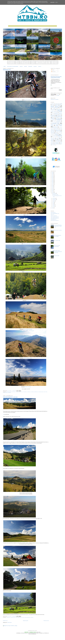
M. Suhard (52, 119)
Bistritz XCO (52, 107)
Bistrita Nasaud (55, 106)
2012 (52, 190)
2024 (53, 103)
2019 (52, 181)
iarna (56, 117)
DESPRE (25, 66)
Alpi (61, 103)
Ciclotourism (52, 109)
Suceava (55, 135)
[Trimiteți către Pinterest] (20, 390)
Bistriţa (56, 107)
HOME (5, 66)
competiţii (60, 111)
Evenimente (53, 115)
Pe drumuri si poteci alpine (26, 157)
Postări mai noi (5, 620)
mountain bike (13, 617)
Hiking (53, 117)
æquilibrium (58, 103)
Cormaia (53, 112)
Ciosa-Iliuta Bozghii (27, 271)
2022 (51, 103)
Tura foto (55, 139)
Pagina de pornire (25, 620)
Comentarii (53, 71)
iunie (53, 202)
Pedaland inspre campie (26, 243)
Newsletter (35, 66)
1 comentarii (14, 390)
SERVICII (21, 66)
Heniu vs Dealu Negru (27, 186)
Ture (52, 140)
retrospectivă (56, 133)
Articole (53, 104)
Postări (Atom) (9, 622)
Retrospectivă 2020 (56, 255)
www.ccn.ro (52, 214)
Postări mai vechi (46, 620)
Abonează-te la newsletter (54, 99)
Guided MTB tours (58, 116)
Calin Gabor (9, 390)
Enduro (60, 114)
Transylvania (53, 138)
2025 (55, 103)
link (3, 414)
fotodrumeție (59, 115)
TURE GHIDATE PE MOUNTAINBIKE (12, 66)
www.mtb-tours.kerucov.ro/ (55, 220)
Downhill (53, 114)
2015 (52, 186)
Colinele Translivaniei (54, 111)
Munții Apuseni (55, 126)
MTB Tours (18, 617)
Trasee (57, 138)
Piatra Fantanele (27, 617)
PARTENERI (30, 66)
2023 (52, 176)
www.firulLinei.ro (53, 212)
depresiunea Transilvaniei (58, 113)
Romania (9, 392)
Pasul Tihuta (22, 617)
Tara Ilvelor (59, 136)
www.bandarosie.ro (53, 219)
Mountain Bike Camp (54, 124)
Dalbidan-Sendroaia (28, 386)
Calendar (54, 108)
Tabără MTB (59, 135)
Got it (57, 2)
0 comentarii (14, 616)
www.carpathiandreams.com (55, 213)
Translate (57, 95)
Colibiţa (58, 110)
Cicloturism (58, 109)
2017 (52, 184)
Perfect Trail (5, 392)
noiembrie (54, 198)
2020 (52, 180)
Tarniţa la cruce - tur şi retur (57, 230)
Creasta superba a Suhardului (28, 329)
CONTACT (39, 66)
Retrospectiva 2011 (7, 69)
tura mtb (59, 139)
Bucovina (60, 107)
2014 (52, 188)
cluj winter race (53, 110)
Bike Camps (57, 105)
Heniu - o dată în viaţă (56, 240)
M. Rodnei (58, 118)
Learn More (52, 2)
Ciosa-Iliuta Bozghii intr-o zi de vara (10, 397)
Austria (57, 104)
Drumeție (56, 114)
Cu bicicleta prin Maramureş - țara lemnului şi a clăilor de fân (57, 226)
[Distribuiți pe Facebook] (19, 390)
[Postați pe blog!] (17, 390)
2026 (52, 172)
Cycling (57, 112)
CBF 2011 (27, 300)
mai (53, 203)
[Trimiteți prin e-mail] (16, 390)
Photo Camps (53, 131)
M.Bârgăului (8, 617)
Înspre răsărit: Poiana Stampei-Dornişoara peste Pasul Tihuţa (57, 251)
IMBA (59, 117)
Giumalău (52, 116)
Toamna (59, 137)
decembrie (54, 193)
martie (54, 206)
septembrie (54, 199)
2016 (52, 185)
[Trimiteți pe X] (18, 390)
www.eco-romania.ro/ (54, 215)
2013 (52, 189)
